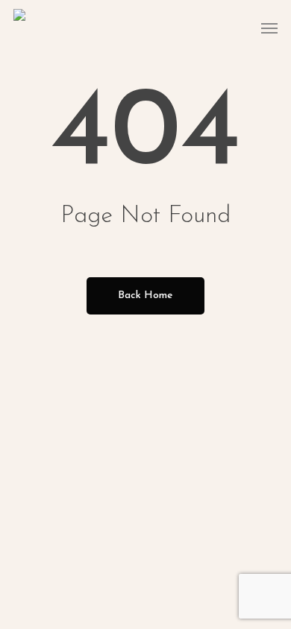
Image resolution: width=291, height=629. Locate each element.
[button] (269, 27)
